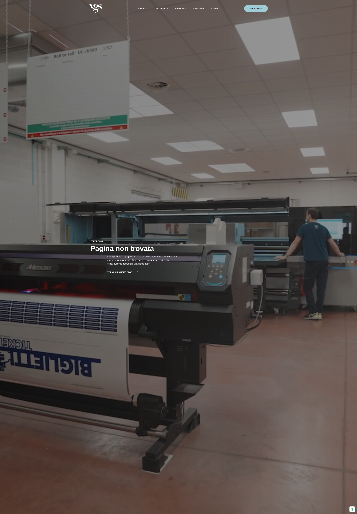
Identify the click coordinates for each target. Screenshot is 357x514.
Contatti (215, 8)
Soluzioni (160, 8)
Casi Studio (198, 8)
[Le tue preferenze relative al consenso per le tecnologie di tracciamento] (352, 509)
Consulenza (180, 8)
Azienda (142, 8)
